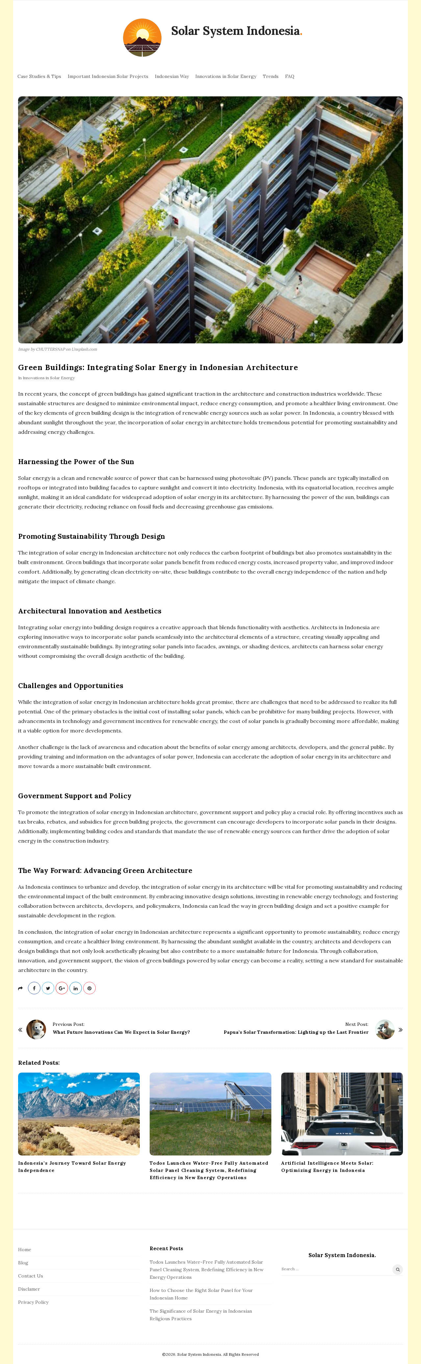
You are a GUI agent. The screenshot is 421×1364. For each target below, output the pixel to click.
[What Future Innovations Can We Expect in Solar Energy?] (36, 1029)
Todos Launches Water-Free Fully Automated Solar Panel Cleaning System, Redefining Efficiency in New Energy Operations (209, 1170)
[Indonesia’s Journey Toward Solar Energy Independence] (79, 1114)
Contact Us (30, 1276)
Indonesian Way (172, 76)
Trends (271, 76)
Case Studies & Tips (39, 76)
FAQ (289, 76)
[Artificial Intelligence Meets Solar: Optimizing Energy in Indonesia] (342, 1114)
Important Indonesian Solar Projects (108, 76)
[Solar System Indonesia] (142, 38)
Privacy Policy (33, 1302)
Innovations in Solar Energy (225, 76)
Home (24, 1249)
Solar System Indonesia (235, 30)
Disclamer (29, 1289)
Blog (23, 1263)
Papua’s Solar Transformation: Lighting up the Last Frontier (296, 1032)
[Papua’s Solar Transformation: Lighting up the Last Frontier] (385, 1029)
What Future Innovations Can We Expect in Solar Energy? (121, 1032)
